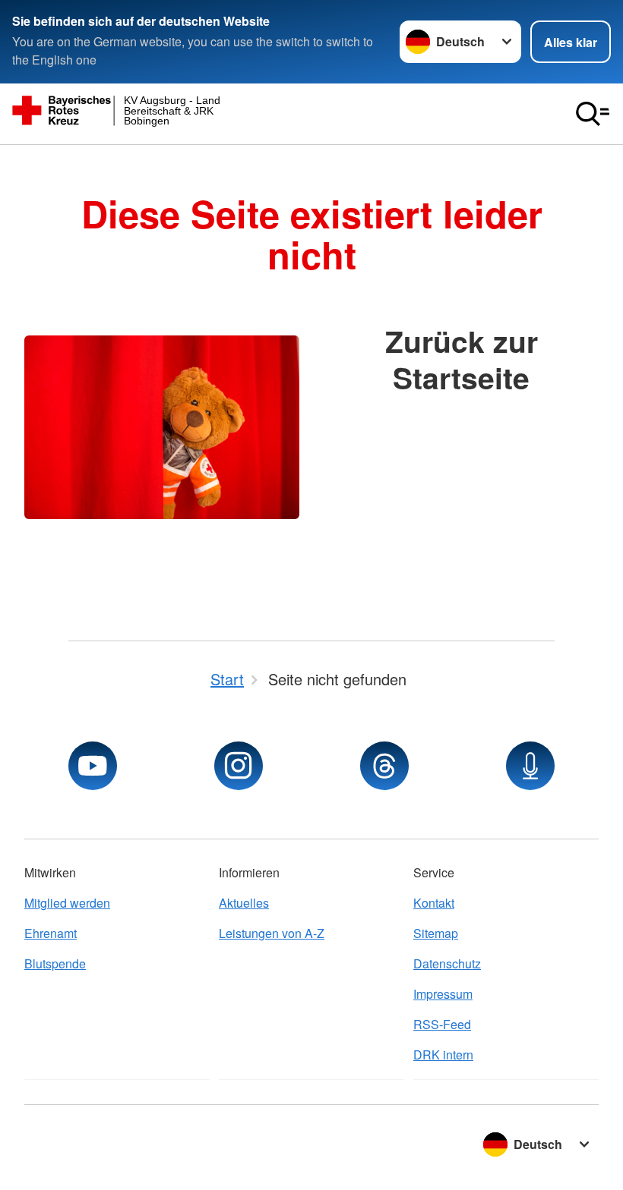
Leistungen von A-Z (271, 933)
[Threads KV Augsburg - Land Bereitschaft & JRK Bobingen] (384, 765)
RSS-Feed (442, 1024)
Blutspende (55, 963)
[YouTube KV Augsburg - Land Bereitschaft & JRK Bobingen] (92, 765)
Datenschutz (447, 963)
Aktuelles (244, 902)
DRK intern (443, 1054)
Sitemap (435, 933)
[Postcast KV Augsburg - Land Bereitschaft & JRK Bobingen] (530, 765)
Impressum (443, 994)
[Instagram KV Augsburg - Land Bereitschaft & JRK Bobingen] (238, 765)
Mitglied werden (67, 902)
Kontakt (433, 902)
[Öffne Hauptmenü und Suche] (592, 114)
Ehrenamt (50, 933)
